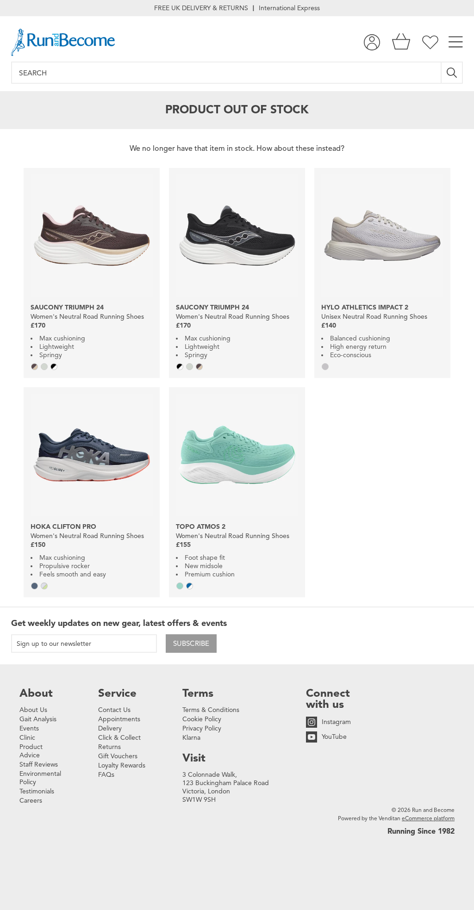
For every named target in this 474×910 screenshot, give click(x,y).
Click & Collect (119, 738)
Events (29, 728)
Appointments (119, 719)
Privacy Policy (201, 728)
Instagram (336, 722)
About (36, 693)
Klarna (191, 738)
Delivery (110, 728)
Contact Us (114, 710)
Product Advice (31, 751)
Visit (194, 757)
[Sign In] (372, 42)
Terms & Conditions (210, 710)
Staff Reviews (38, 764)
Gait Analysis (37, 719)
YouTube (334, 737)
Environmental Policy (40, 778)
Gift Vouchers (117, 756)
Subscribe (191, 643)
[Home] (63, 42)
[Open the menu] (456, 42)
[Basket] (401, 42)
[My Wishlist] (430, 42)
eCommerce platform (428, 818)
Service (117, 693)
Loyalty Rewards (121, 765)
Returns (109, 747)
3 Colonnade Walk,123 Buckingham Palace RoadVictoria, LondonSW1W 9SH (225, 787)
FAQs (106, 775)
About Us (33, 710)
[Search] (452, 73)
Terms (197, 693)
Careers (30, 801)
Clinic (27, 738)
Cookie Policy (201, 719)
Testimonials (36, 791)
